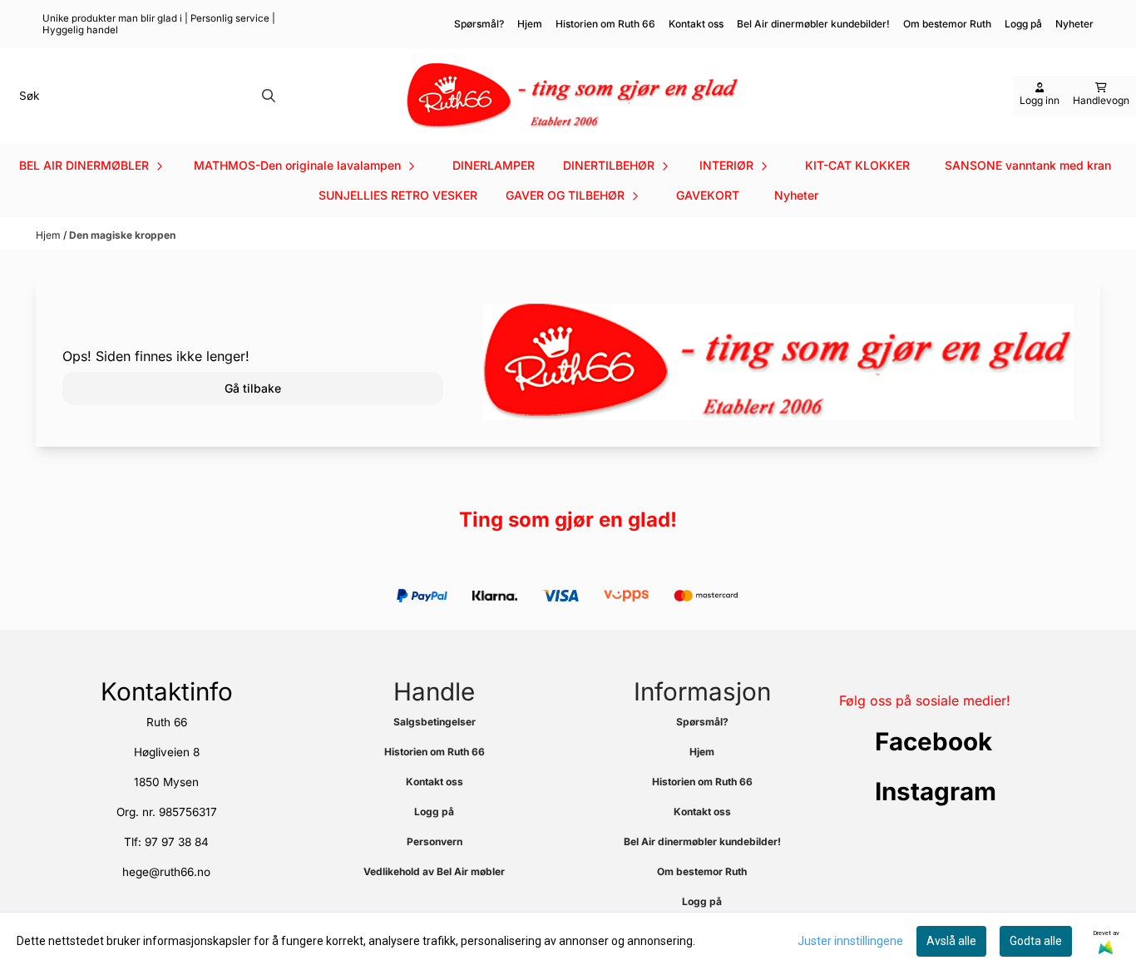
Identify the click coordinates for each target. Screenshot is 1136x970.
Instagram (935, 791)
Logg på (1023, 23)
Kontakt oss (696, 23)
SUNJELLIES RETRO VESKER (398, 195)
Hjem (529, 23)
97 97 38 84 (177, 842)
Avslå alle (951, 941)
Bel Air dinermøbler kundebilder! (813, 23)
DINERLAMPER (493, 165)
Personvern (434, 841)
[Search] (269, 96)
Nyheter (796, 195)
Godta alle (1036, 941)
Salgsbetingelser (434, 721)
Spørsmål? (479, 23)
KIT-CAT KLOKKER (857, 165)
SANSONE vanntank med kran (1028, 165)
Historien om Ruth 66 (605, 23)
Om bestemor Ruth (947, 23)
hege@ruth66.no (166, 871)
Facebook (933, 741)
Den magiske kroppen (122, 235)
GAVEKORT (707, 195)
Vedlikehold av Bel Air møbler (434, 871)
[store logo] (573, 96)
